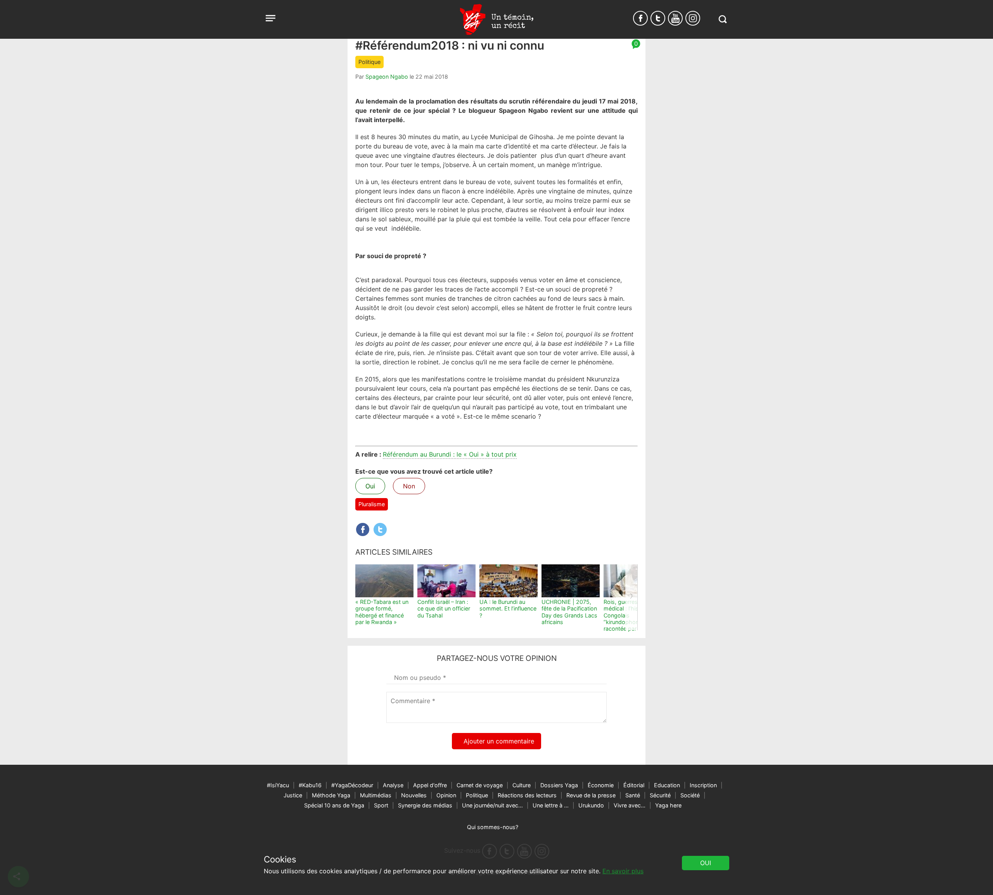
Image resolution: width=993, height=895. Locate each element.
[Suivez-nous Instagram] (692, 18)
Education (667, 785)
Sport (381, 805)
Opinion (446, 795)
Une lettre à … (551, 805)
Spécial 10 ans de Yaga (334, 805)
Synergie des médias (425, 805)
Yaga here (668, 805)
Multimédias (375, 795)
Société (690, 795)
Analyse (393, 785)
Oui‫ (705, 863)
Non (409, 486)
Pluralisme (371, 504)
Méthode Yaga (331, 795)
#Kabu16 (310, 785)
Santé (632, 795)
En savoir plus (623, 871)
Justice (293, 795)
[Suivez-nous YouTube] (675, 18)
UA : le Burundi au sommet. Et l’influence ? (507, 608)
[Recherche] (722, 19)
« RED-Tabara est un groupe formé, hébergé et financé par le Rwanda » (381, 611)
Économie (601, 785)
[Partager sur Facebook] (362, 529)
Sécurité (660, 795)
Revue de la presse (591, 795)
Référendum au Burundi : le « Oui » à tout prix (450, 454)
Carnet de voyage (480, 785)
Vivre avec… (629, 805)
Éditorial (633, 785)
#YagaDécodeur (352, 785)
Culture (521, 785)
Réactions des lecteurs (527, 795)
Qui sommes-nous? (492, 827)
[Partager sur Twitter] (380, 529)
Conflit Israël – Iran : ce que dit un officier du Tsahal (443, 608)
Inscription (703, 785)
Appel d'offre (430, 785)
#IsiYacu (278, 785)
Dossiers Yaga (559, 785)
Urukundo (591, 805)
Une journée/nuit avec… (492, 805)
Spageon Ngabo (386, 76)
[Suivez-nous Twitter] (657, 18)
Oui (370, 486)
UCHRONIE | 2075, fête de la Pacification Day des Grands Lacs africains (569, 611)
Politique (369, 62)
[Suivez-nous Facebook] (640, 18)
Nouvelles (414, 795)
